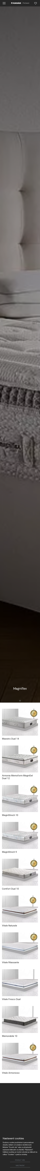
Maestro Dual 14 (10, 738)
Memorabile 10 (9, 1036)
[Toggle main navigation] (4, 3)
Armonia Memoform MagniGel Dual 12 (17, 777)
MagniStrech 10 (10, 815)
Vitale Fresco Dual (11, 999)
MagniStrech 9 (9, 852)
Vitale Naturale (9, 925)
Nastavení (20, 1166)
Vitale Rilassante (10, 962)
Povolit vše (20, 1160)
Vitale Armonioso (11, 1073)
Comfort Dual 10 (10, 888)
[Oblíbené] (35, 3)
